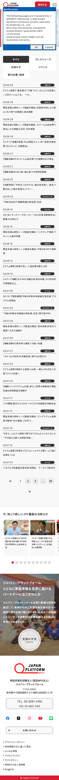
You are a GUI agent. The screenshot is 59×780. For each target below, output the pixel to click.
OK (36, 47)
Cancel (49, 47)
